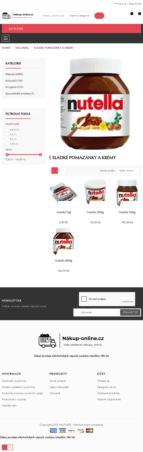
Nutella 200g (95, 212)
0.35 (14, 143)
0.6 (13, 139)
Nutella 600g (63, 260)
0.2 (13, 134)
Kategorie (13, 63)
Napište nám (9, 405)
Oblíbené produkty (108, 393)
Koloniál (14, 80)
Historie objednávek (109, 399)
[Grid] (54, 170)
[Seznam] (62, 170)
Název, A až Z (126, 170)
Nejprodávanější (59, 387)
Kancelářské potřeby (19, 93)
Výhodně (55, 393)
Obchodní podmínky (14, 381)
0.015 (14, 129)
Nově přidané (58, 381)
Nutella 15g (63, 212)
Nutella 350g (127, 212)
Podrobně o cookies (14, 399)
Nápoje (14, 74)
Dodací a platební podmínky (18, 387)
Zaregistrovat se (106, 387)
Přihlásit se (103, 381)
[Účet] (124, 15)
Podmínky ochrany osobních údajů (22, 393)
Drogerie (14, 87)
